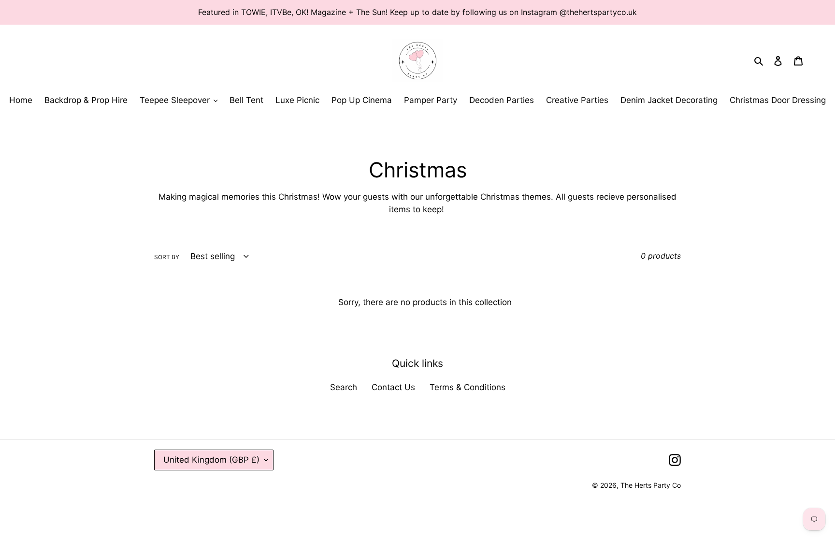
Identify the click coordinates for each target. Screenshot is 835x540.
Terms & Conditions (467, 387)
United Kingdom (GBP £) (211, 460)
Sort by (166, 257)
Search (343, 387)
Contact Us (393, 387)
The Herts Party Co (650, 485)
